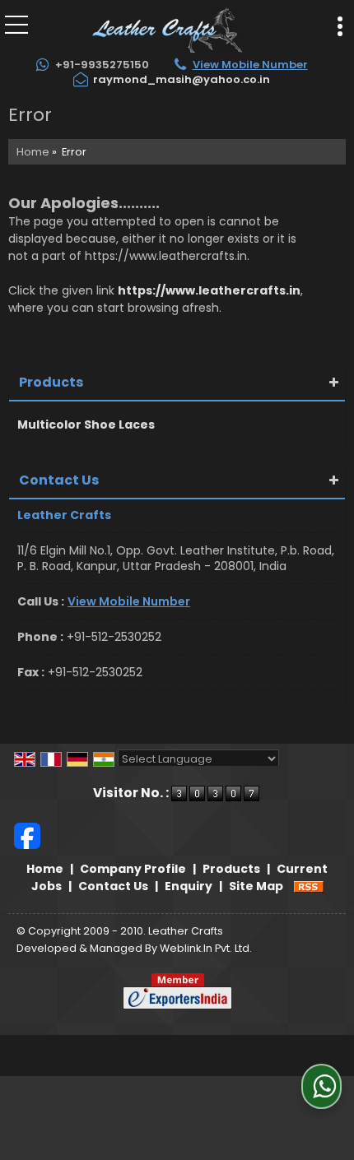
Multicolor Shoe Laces (86, 424)
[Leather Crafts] (167, 28)
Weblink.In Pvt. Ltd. (206, 948)
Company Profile (133, 869)
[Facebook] (27, 834)
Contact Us (113, 886)
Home (32, 152)
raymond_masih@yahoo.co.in (181, 79)
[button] (250, 64)
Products (51, 382)
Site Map (256, 886)
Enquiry (188, 886)
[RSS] (309, 886)
